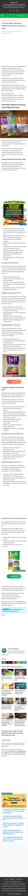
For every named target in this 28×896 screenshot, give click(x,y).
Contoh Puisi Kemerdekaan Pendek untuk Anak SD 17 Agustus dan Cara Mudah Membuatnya (13, 839)
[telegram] (23, 662)
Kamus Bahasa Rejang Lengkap (17, 884)
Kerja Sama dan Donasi (16, 881)
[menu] (3, 15)
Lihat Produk (14, 381)
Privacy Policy (19, 879)
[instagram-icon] (14, 10)
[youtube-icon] (17, 10)
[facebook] (4, 662)
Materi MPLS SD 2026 (20, 890)
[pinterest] (13, 662)
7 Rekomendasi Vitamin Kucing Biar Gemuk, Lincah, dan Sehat (20, 692)
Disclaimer (12, 879)
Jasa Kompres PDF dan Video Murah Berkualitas (13, 888)
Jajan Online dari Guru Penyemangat (10, 886)
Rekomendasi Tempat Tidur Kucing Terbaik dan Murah (20, 678)
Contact (6, 879)
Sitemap (7, 881)
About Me (22, 886)
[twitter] (9, 662)
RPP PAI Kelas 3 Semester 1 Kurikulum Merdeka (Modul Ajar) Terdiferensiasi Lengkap (13, 825)
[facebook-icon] (10, 10)
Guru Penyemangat (16, 893)
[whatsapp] (19, 662)
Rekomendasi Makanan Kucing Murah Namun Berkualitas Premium (7, 707)
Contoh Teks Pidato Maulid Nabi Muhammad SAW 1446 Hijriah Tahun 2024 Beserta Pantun (13, 832)
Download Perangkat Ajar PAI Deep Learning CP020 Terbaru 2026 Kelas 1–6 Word (14, 817)
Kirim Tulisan (5, 884)
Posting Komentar (6, 33)
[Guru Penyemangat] (14, 2)
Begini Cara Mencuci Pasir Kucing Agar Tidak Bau (7, 678)
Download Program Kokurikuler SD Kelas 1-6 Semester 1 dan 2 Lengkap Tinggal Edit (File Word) (14, 811)
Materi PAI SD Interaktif (8, 890)
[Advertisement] (14, 50)
